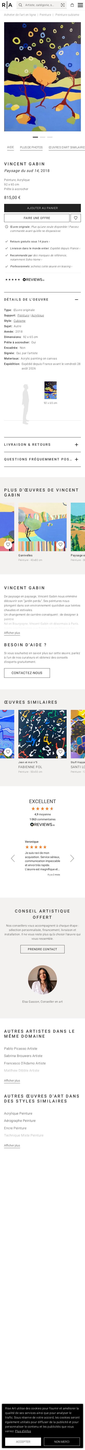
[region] (42, 858)
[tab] (42, 299)
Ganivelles (25, 555)
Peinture (45, 14)
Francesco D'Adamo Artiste (25, 1063)
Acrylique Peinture (18, 1113)
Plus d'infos (23, 1431)
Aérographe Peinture (20, 1121)
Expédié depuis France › (65, 248)
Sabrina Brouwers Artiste (23, 1056)
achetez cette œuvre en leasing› (41, 266)
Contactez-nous (27, 673)
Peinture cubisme (67, 14)
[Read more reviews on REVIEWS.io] (42, 825)
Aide (10, 147)
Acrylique (37, 315)
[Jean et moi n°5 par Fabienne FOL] (42, 734)
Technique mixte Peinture (23, 1135)
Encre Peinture (15, 1128)
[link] (63, 5)
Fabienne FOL (30, 767)
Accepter (23, 1441)
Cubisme (20, 320)
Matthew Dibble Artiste (21, 1070)
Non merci (62, 1441)
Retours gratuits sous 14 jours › (30, 241)
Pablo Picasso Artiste (20, 1049)
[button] (80, 5)
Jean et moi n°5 (28, 762)
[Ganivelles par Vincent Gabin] (42, 527)
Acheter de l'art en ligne (20, 14)
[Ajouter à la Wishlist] (76, 218)
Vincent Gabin (24, 163)
